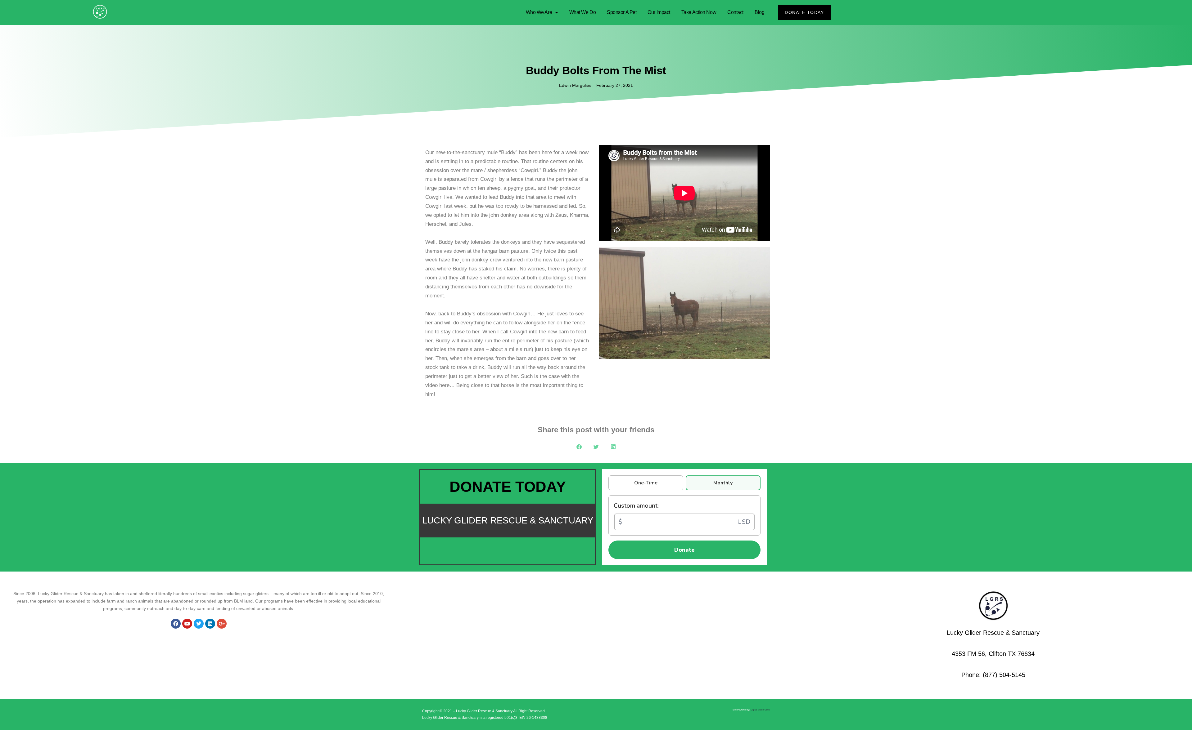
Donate (684, 550)
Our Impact (659, 12)
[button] (579, 447)
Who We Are (539, 12)
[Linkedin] (210, 624)
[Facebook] (176, 624)
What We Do (582, 12)
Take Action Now (698, 12)
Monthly (723, 482)
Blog (759, 12)
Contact (735, 12)
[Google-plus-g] (222, 624)
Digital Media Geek (760, 710)
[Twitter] (199, 624)
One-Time (645, 482)
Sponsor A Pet (621, 12)
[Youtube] (187, 624)
